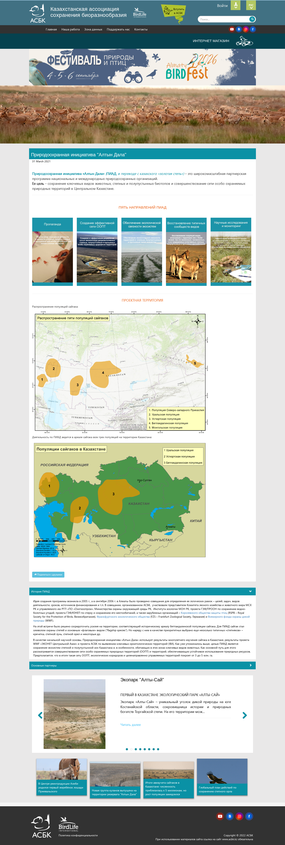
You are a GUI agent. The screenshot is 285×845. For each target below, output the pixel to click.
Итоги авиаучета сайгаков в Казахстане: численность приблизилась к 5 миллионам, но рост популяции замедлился (165, 788)
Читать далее (130, 724)
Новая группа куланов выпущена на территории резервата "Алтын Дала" (114, 792)
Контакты (141, 29)
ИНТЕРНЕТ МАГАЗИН (211, 41)
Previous (42, 715)
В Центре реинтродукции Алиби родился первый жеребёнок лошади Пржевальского (60, 787)
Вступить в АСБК (178, 11)
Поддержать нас (118, 29)
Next (243, 715)
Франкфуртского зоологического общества (123, 616)
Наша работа (70, 29)
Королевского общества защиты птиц (204, 613)
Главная (52, 29)
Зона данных (93, 29)
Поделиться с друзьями (49, 574)
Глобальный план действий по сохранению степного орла (217, 789)
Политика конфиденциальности (78, 835)
